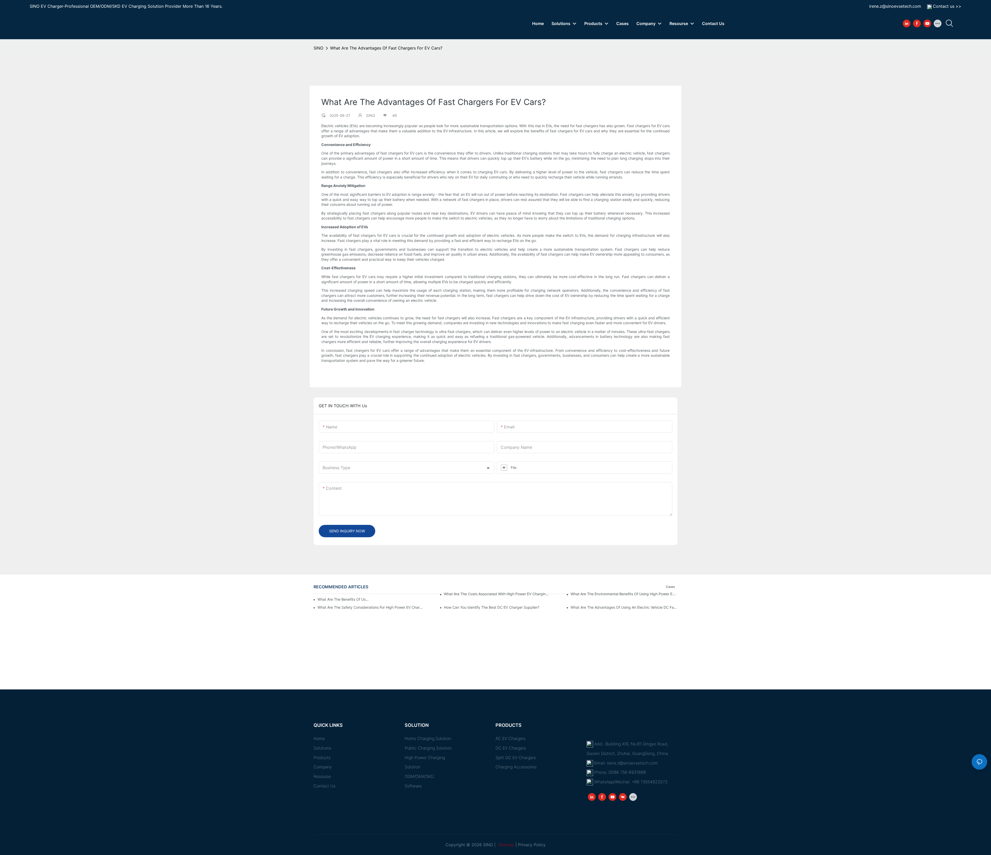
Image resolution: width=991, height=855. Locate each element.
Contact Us (324, 785)
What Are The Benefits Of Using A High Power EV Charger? (343, 599)
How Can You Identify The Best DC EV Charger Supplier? (491, 607)
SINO (318, 48)
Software (413, 785)
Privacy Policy (532, 844)
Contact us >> (947, 6)
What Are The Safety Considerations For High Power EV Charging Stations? (370, 607)
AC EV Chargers (510, 738)
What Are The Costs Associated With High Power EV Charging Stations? (497, 594)
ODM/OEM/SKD (419, 776)
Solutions (322, 748)
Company (323, 766)
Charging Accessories (516, 766)
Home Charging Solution (428, 738)
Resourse (322, 776)
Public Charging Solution (428, 748)
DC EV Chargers (511, 748)
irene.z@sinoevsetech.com (895, 6)
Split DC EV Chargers (516, 757)
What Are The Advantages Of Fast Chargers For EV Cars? (386, 48)
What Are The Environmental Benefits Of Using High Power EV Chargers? (624, 594)
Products (322, 757)
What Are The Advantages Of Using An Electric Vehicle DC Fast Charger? (624, 607)
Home (319, 738)
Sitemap (505, 844)
